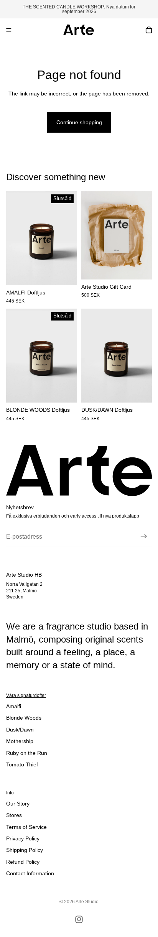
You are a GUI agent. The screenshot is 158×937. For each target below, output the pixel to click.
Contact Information (30, 873)
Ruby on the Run (26, 753)
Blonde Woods (23, 718)
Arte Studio (87, 901)
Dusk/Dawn (20, 730)
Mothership (19, 741)
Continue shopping (79, 122)
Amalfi (13, 706)
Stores (14, 815)
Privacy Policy (23, 838)
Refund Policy (23, 862)
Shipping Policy (24, 850)
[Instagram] (79, 919)
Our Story (18, 804)
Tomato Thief (22, 764)
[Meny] (9, 30)
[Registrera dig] (144, 537)
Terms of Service (26, 827)
